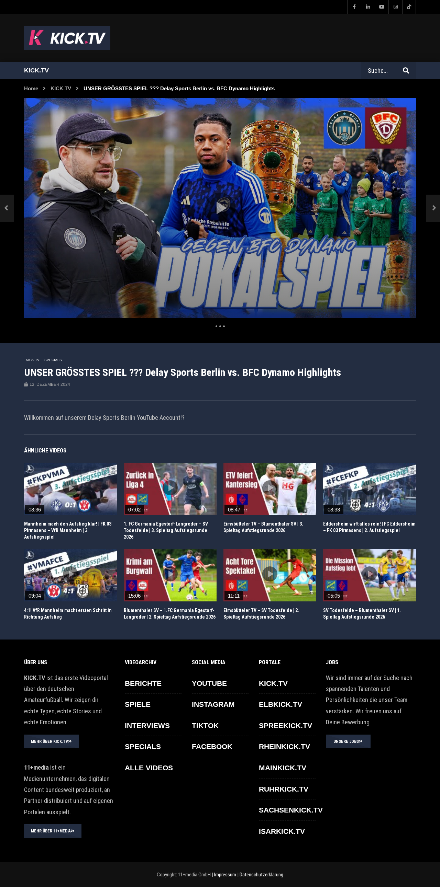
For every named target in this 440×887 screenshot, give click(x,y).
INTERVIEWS (147, 725)
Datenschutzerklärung (261, 875)
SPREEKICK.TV (285, 725)
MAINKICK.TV (282, 768)
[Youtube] (381, 7)
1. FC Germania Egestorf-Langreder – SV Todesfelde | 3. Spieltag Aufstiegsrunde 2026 (166, 530)
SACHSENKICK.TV (291, 810)
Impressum (224, 875)
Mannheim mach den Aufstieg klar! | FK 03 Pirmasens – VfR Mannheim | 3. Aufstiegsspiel (67, 530)
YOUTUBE (209, 683)
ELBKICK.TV (280, 704)
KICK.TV (61, 88)
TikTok (205, 725)
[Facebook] (354, 7)
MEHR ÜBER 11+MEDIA (51, 831)
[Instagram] (395, 7)
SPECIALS (53, 360)
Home (31, 88)
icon (70, 487)
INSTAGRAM (213, 704)
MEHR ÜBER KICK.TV (49, 741)
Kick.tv (36, 70)
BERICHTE (143, 683)
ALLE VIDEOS (149, 768)
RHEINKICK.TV (284, 746)
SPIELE (138, 704)
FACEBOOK (212, 746)
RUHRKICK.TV (283, 789)
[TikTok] (409, 7)
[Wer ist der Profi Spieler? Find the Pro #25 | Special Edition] (7, 208)
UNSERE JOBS (346, 741)
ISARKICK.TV (282, 831)
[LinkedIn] (368, 7)
